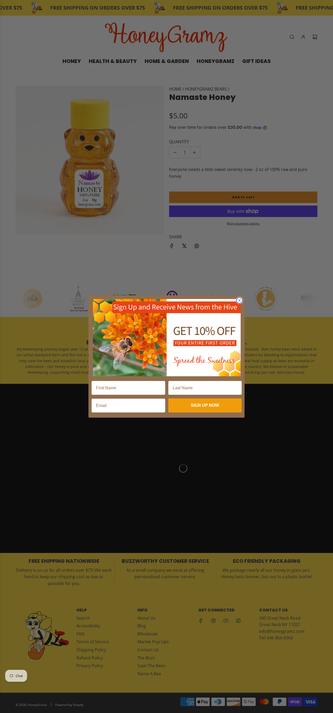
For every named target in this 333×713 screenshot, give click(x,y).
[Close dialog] (239, 300)
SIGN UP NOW (205, 405)
